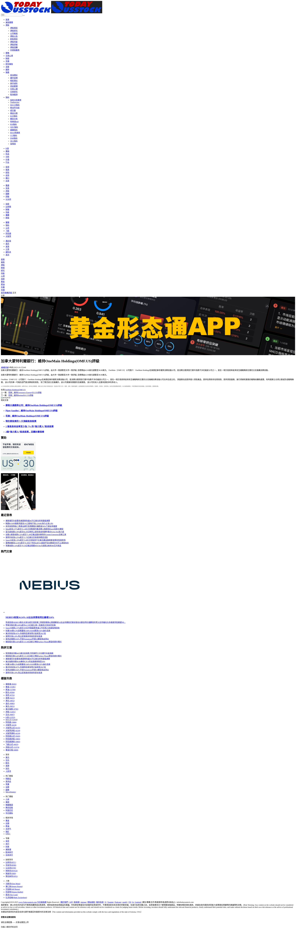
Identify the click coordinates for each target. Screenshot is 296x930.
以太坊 (8, 199)
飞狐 (7, 231)
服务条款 (100, 902)
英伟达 (8, 781)
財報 (7, 209)
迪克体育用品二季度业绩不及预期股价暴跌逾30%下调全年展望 (31, 526)
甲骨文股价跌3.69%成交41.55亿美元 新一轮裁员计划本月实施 (31, 625)
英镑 (10, 698)
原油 (3, 284)
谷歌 (7, 787)
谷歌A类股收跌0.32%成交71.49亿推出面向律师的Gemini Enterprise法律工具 (36, 535)
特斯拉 (8, 779)
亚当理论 (14, 75)
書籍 (7, 215)
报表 (7, 170)
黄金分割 (14, 113)
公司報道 (14, 33)
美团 (7, 802)
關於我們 (64, 902)
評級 (7, 197)
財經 (7, 58)
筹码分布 (14, 119)
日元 (10, 715)
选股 (7, 191)
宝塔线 (13, 144)
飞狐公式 (12, 744)
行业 (7, 162)
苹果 (7, 784)
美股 (3, 262)
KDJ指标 (13, 116)
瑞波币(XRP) (11, 873)
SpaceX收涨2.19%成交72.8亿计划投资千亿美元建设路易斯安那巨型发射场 (36, 540)
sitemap (83, 902)
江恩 (7, 249)
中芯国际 (9, 813)
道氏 (7, 244)
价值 (7, 160)
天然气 (8, 829)
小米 (7, 799)
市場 (7, 61)
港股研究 (14, 31)
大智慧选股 (13, 731)
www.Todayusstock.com (27, 902)
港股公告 (14, 36)
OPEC (8, 834)
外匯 (3, 287)
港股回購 (14, 47)
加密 (7, 204)
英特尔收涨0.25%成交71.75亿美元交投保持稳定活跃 (27, 537)
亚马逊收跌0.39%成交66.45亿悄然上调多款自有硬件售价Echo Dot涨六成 (35, 532)
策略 (7, 53)
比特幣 (8, 207)
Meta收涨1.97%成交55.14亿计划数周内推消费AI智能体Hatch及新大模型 (34, 529)
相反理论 (14, 81)
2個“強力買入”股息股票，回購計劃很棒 (25, 432)
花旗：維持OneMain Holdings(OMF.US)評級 (27, 416)
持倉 (7, 212)
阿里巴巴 (9, 810)
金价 (10, 703)
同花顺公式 (13, 736)
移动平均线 (14, 108)
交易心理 (14, 89)
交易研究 (14, 92)
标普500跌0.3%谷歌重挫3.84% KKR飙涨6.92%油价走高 (28, 631)
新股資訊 (14, 39)
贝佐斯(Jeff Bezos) (13, 889)
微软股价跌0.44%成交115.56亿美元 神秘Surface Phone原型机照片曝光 (34, 642)
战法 (7, 175)
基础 (7, 151)
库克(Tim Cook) (12, 895)
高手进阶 (14, 83)
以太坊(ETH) (11, 868)
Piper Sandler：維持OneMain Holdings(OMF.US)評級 (32, 410)
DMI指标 (13, 138)
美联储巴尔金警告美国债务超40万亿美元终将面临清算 (28, 521)
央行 (7, 844)
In (133, 902)
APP (71, 902)
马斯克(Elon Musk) (13, 884)
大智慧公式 (13, 728)
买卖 (7, 188)
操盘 (7, 72)
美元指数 (12, 709)
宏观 (7, 167)
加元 (7, 768)
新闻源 (76, 902)
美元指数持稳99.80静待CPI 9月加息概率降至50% (25, 662)
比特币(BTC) (11, 862)
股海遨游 (14, 95)
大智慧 (8, 236)
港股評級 (14, 45)
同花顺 (8, 234)
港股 (7, 25)
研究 (3, 271)
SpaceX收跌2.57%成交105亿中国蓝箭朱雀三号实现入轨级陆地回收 (33, 628)
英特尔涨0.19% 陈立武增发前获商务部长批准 (24, 636)
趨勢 (7, 70)
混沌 (7, 255)
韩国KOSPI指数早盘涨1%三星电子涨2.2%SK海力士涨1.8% (29, 523)
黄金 (10, 687)
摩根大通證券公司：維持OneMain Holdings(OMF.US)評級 (34, 405)
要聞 (7, 222)
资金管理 (14, 86)
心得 (3, 276)
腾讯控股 (9, 808)
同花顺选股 (13, 739)
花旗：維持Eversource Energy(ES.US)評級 (25, 393)
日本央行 (9, 855)
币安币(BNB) (11, 865)
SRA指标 (14, 141)
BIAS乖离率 (15, 133)
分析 (7, 157)
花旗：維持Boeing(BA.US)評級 (20, 395)
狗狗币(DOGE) (12, 871)
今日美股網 (41, 902)
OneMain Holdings (12, 390)
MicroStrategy (11, 792)
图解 (7, 194)
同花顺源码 (13, 742)
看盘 (7, 185)
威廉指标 (14, 130)
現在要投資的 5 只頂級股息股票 (21, 421)
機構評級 (8, 293)
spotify (124, 902)
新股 (7, 218)
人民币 (8, 771)
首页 (3, 293)
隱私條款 (91, 902)
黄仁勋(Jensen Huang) (14, 886)
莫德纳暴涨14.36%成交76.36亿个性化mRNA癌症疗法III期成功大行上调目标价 (37, 543)
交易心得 (9, 56)
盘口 (7, 178)
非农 (10, 695)
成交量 (13, 110)
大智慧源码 (13, 733)
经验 (7, 172)
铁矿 (7, 832)
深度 (7, 67)
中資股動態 (14, 50)
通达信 (8, 241)
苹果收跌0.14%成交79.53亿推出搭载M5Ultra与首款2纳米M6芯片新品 (33, 546)
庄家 (7, 181)
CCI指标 (13, 135)
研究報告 (9, 64)
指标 (7, 97)
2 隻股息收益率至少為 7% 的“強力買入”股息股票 (30, 426)
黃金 (3, 282)
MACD (11, 720)
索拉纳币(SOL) (12, 876)
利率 (7, 847)
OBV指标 (14, 127)
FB (130, 902)
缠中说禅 (14, 78)
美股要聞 (9, 22)
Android (138, 902)
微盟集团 (9, 805)
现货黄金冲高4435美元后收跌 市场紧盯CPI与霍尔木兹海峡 (29, 653)
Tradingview (14, 102)
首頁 (7, 20)
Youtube (110, 902)
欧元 (10, 692)
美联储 (11, 684)
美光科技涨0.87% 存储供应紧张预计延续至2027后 (26, 633)
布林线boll (14, 122)
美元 (10, 706)
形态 (7, 154)
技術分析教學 (15, 100)
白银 (7, 823)
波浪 (7, 246)
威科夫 (8, 252)
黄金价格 (12, 750)
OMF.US (22, 390)
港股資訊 (14, 28)
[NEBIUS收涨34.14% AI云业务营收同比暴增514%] (50, 612)
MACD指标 (15, 105)
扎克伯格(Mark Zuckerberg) (16, 898)
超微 (7, 790)
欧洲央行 (9, 852)
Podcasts (118, 902)
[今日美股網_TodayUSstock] (51, 13)
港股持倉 (14, 42)
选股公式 (12, 747)
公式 (7, 228)
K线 (7, 148)
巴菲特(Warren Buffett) (14, 892)
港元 (10, 701)
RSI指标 (13, 124)
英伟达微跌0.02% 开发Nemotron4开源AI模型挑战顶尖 (27, 639)
